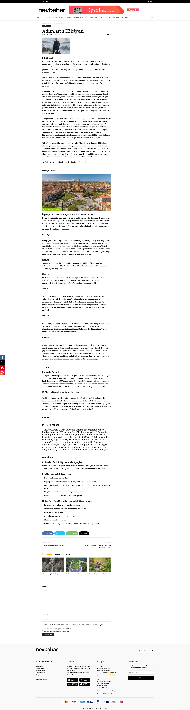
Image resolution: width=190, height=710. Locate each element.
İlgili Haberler (47, 554)
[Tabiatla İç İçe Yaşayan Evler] (100, 565)
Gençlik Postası (91, 18)
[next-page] (46, 578)
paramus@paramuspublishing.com (107, 675)
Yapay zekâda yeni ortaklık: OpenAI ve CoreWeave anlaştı (97, 546)
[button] (152, 18)
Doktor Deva (58, 18)
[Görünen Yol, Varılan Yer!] (76, 565)
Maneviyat (105, 18)
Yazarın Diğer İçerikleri (62, 554)
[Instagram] (40, 1)
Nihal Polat (49, 34)
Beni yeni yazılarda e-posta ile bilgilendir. (56, 631)
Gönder (141, 678)
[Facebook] (37, 1)
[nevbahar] (47, 649)
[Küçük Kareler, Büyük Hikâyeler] (53, 565)
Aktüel (116, 18)
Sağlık (69, 18)
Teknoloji (78, 18)
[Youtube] (46, 1)
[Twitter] (43, 1)
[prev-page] (43, 578)
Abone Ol (125, 18)
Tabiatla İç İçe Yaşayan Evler (97, 574)
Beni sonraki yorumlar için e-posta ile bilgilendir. (59, 629)
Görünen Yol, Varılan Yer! (73, 574)
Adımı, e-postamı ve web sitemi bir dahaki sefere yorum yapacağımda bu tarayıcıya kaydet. (74, 625)
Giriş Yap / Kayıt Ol (149, 1)
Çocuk (47, 18)
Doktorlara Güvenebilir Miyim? (53, 545)
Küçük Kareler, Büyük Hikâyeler (51, 574)
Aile (38, 18)
